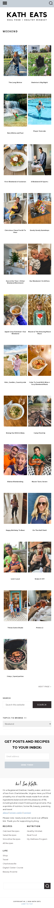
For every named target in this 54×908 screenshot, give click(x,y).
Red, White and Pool (15, 133)
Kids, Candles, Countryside (15, 382)
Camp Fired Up (39, 433)
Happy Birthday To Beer (15, 530)
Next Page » (44, 686)
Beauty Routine (10, 872)
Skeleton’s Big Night (39, 82)
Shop (5, 855)
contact (27, 813)
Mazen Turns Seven (39, 482)
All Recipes (8, 843)
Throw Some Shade (15, 628)
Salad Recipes (9, 835)
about (5, 813)
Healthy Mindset (34, 831)
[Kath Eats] (27, 18)
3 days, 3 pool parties (15, 676)
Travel (5, 859)
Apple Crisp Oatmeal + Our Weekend (15, 333)
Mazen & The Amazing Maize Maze (39, 333)
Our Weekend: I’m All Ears (39, 281)
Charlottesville (9, 864)
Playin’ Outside (39, 131)
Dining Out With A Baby (15, 433)
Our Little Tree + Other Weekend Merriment (15, 282)
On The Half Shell (40, 530)
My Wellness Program (37, 839)
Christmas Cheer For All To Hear (15, 231)
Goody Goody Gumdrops (39, 230)
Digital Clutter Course (13, 868)
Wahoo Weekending (15, 482)
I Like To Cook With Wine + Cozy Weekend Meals (39, 383)
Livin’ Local (15, 579)
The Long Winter (15, 82)
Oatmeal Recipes (11, 831)
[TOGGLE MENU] (4, 3)
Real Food (32, 835)
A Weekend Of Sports (39, 182)
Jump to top (27, 904)
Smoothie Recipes (11, 839)
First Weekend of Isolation (15, 182)
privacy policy (16, 813)
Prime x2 (39, 628)
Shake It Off (40, 579)
